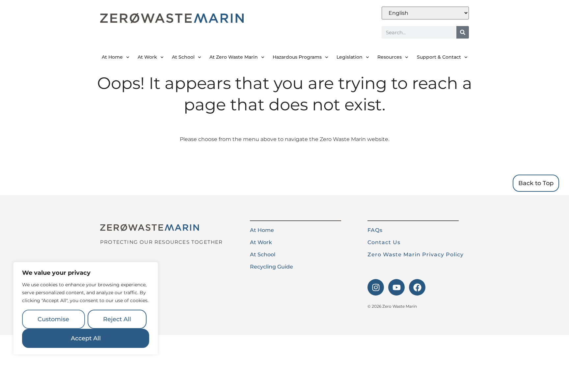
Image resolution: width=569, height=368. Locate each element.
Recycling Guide (271, 267)
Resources (389, 57)
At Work (147, 57)
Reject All (117, 319)
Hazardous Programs (297, 57)
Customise (53, 319)
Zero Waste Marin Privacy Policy (415, 254)
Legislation (350, 57)
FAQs (375, 230)
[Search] (462, 32)
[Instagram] (375, 287)
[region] (85, 308)
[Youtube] (396, 287)
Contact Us (383, 242)
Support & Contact (439, 57)
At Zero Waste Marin (233, 57)
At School (183, 57)
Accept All (86, 338)
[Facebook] (417, 287)
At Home (112, 57)
